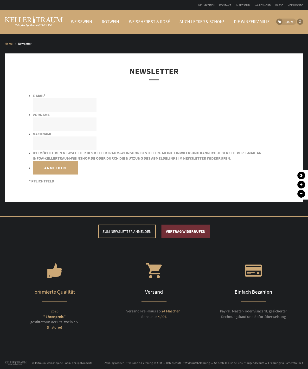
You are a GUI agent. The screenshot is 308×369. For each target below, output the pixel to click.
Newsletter (154, 71)
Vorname (41, 114)
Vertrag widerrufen (185, 231)
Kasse (279, 5)
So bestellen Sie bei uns (228, 363)
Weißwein (81, 21)
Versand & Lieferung (140, 363)
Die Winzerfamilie (252, 21)
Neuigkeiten (206, 5)
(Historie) (54, 327)
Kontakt (225, 5)
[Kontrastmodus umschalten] (301, 175)
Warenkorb (263, 5)
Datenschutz (173, 363)
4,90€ (162, 316)
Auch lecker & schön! (202, 21)
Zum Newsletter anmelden (127, 231)
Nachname (42, 133)
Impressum (243, 5)
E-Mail (39, 95)
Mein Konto (295, 5)
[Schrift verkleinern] (301, 194)
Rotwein (110, 21)
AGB (159, 363)
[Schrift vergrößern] (301, 184)
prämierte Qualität (54, 291)
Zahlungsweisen (114, 363)
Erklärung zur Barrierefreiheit (285, 363)
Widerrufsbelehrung (197, 363)
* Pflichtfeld (41, 181)
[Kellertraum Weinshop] (34, 22)
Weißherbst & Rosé (149, 21)
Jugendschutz (255, 363)
